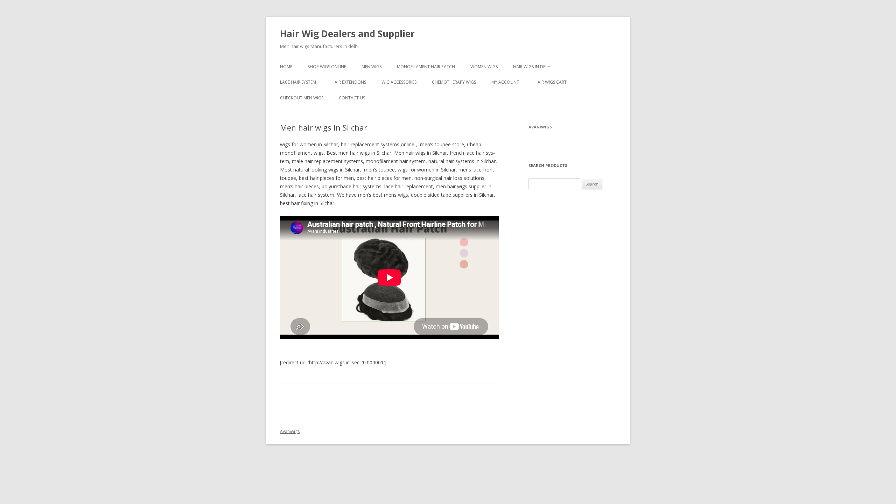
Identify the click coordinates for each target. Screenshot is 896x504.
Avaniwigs (290, 431)
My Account (505, 82)
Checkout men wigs (301, 98)
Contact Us (352, 98)
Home (286, 67)
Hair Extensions (348, 82)
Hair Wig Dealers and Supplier (347, 33)
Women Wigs (484, 67)
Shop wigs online (327, 67)
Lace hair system (298, 82)
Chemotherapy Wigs (454, 82)
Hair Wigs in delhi (532, 67)
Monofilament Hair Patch (426, 67)
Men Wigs (372, 67)
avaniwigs (540, 127)
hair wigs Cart (550, 82)
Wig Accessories (399, 82)
